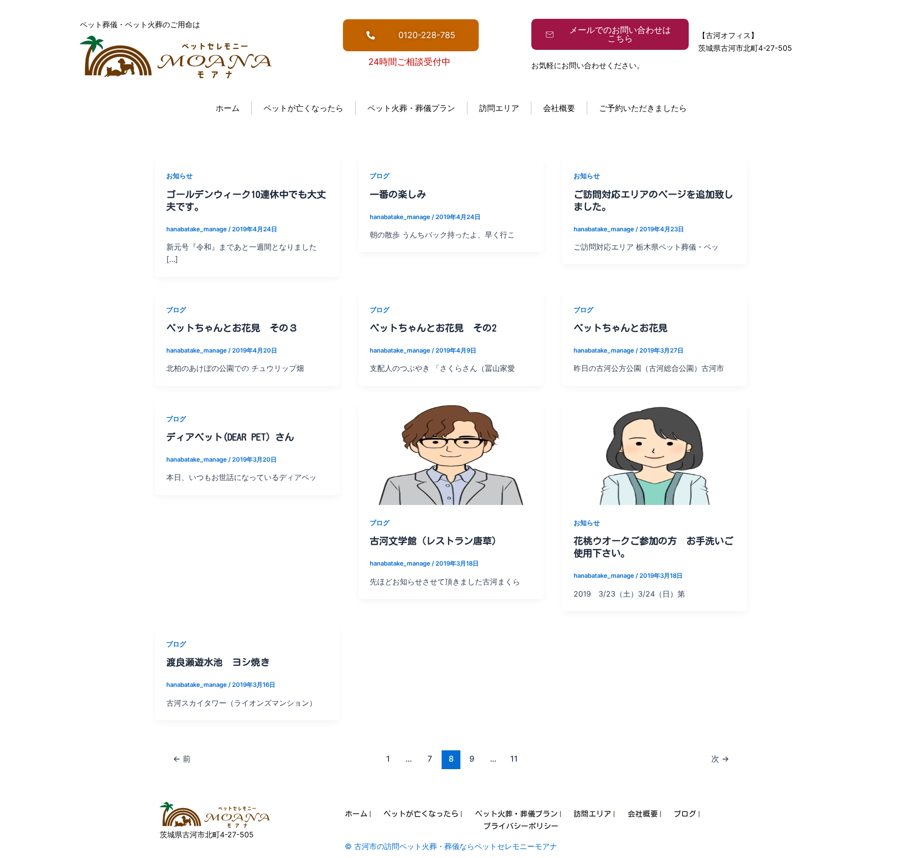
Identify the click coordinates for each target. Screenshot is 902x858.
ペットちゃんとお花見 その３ (232, 327)
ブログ (379, 176)
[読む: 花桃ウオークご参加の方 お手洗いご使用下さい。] (654, 452)
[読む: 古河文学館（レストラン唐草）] (450, 452)
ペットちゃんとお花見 (621, 327)
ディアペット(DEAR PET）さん (230, 436)
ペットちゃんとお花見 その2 (433, 327)
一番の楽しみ (398, 194)
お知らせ (179, 176)
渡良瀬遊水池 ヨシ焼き (218, 662)
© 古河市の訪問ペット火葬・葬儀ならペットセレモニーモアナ (451, 846)
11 (514, 759)
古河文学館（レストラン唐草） (435, 540)
